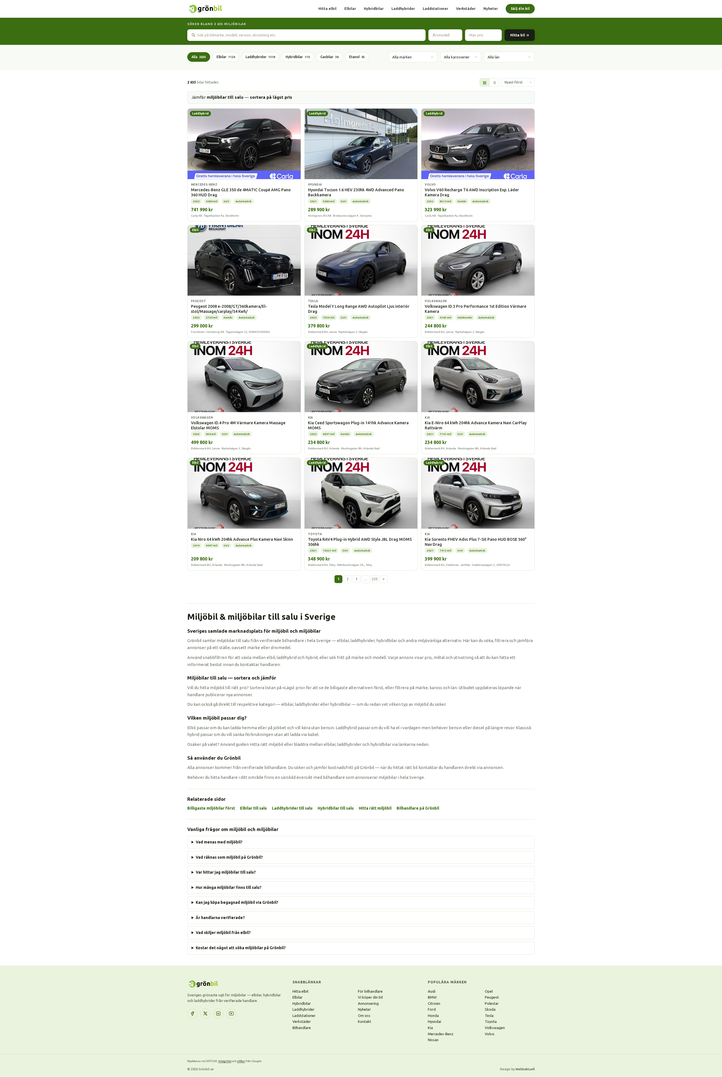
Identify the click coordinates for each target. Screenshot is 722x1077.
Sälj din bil (520, 8)
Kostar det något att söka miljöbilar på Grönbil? (241, 948)
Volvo (489, 1034)
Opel (489, 991)
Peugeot (492, 997)
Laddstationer (435, 8)
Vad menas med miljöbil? (219, 842)
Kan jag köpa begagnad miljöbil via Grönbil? (237, 902)
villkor (241, 1061)
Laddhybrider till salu (292, 808)
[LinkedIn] (218, 1013)
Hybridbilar (374, 8)
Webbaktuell (525, 1069)
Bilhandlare (301, 1028)
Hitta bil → (519, 35)
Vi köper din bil (370, 997)
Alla (198, 57)
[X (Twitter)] (205, 1013)
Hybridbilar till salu (336, 808)
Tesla (489, 1015)
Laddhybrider (403, 8)
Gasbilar (329, 57)
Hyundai (434, 1021)
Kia (430, 1028)
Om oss (364, 1015)
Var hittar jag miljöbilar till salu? (226, 872)
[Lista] (494, 82)
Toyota (491, 1021)
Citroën (434, 1003)
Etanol (357, 57)
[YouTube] (231, 1013)
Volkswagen (495, 1028)
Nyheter (490, 8)
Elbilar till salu (253, 808)
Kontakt (364, 1021)
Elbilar (350, 8)
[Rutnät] (484, 82)
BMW (432, 997)
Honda (433, 1015)
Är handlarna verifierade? (220, 917)
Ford (432, 1009)
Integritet (224, 1061)
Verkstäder (466, 8)
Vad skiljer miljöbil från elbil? (223, 932)
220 (375, 579)
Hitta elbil (327, 8)
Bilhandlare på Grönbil (418, 808)
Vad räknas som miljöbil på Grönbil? (229, 857)
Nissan (433, 1040)
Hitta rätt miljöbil (375, 808)
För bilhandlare (370, 991)
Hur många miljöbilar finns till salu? (228, 887)
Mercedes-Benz (441, 1034)
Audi (431, 991)
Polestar (492, 1003)
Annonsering (368, 1003)
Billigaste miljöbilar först (211, 808)
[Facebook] (192, 1013)
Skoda (490, 1009)
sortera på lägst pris (271, 97)
